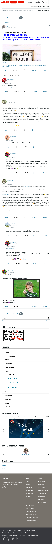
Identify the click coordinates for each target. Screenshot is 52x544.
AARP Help (8, 360)
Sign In (3, 468)
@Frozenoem (6, 189)
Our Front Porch (30, 10)
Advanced (48, 320)
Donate (27, 481)
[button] (46, 2)
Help (43, 2)
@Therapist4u (6, 107)
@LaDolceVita (6, 194)
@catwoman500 (6, 213)
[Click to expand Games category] (3, 352)
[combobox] (26, 318)
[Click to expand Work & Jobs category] (3, 407)
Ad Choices (22, 535)
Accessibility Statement (29, 530)
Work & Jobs (9, 407)
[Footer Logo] (10, 478)
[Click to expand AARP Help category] (3, 360)
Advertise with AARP (43, 490)
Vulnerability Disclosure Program (9, 535)
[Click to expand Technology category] (3, 399)
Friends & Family (12, 378)
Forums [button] (47, 6)
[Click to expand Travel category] (3, 403)
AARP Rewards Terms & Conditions (10, 532)
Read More (5, 62)
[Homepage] (5, 2)
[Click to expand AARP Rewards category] (3, 356)
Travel (7, 403)
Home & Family (9, 375)
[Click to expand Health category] (3, 371)
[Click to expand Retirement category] (3, 395)
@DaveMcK (26, 186)
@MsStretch (10, 160)
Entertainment (9, 367)
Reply (44, 70)
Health (7, 371)
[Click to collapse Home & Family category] (3, 375)
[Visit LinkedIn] (17, 539)
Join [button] (14, 2)
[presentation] (3, 430)
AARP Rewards (10, 356)
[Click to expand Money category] (3, 392)
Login (36, 2)
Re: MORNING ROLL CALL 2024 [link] (42, 10)
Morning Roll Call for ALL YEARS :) (38, 65)
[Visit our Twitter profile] (8, 539)
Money (7, 392)
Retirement (8, 395)
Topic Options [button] (7, 22)
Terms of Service (17, 530)
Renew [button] (21, 2)
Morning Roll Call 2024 (10, 65)
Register (30, 2)
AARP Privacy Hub (6, 530)
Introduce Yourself (12, 383)
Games (7, 352)
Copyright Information (26, 532)
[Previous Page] (4, 17)
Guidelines (39, 6)
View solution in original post (9, 87)
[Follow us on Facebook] (3, 539)
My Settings (33, 6)
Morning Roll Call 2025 (23, 65)
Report (36, 70)
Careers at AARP (42, 493)
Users (3, 320)
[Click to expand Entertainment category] (3, 367)
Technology (8, 399)
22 (13, 17)
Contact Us (40, 478)
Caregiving (8, 363)
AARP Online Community (7, 10)
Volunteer (28, 484)
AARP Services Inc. (42, 502)
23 (17, 17)
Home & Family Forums (19, 10)
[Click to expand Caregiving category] (3, 363)
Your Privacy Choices (33, 535)
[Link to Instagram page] (12, 539)
